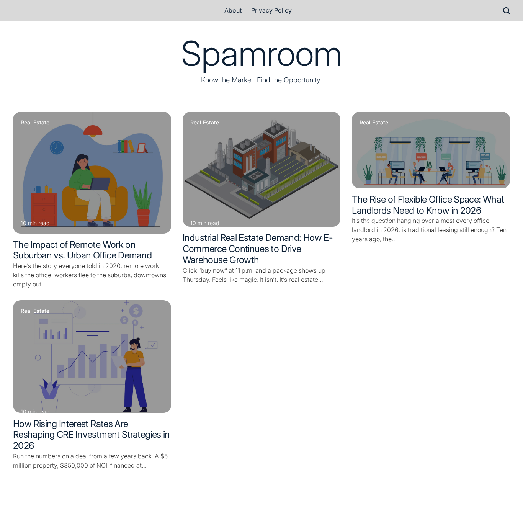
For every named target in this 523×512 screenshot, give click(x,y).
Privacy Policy (271, 10)
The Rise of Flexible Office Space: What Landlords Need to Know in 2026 (428, 205)
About (233, 10)
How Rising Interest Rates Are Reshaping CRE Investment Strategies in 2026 (91, 434)
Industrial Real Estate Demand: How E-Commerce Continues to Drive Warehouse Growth (258, 248)
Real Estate (35, 122)
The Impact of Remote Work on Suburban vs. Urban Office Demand (82, 250)
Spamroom (261, 53)
